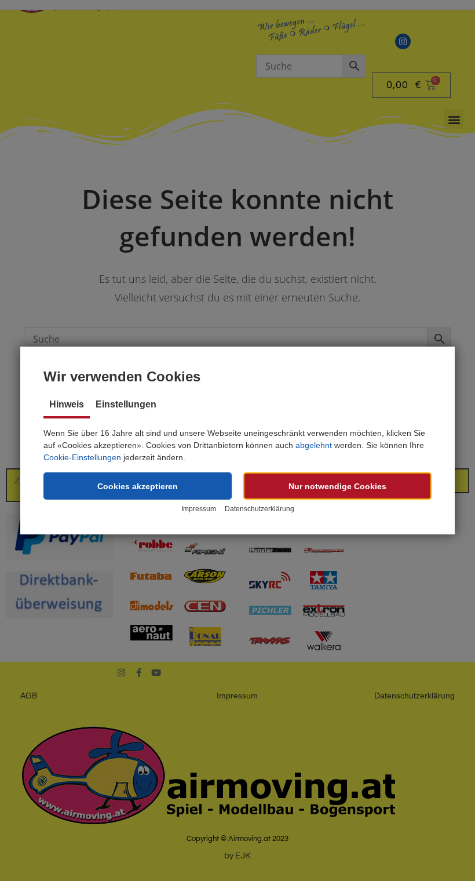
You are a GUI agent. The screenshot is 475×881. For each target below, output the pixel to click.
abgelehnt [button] (313, 445)
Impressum (198, 509)
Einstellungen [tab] (126, 404)
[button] (137, 486)
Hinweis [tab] (66, 404)
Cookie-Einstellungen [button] (82, 457)
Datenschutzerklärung (259, 509)
